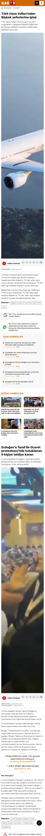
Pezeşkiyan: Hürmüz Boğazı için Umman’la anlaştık (22, 364)
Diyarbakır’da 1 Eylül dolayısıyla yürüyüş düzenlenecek (21, 355)
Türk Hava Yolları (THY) (32, 303)
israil (32, 819)
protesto (18, 823)
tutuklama (6, 827)
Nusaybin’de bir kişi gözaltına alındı (19, 383)
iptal (20, 303)
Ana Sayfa (7, 8)
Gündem (17, 8)
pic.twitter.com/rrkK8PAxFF (23, 761)
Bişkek (13, 303)
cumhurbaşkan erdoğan (20, 819)
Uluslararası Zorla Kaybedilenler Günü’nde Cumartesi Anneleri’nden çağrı (22, 374)
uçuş (4, 307)
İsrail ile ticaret (7, 823)
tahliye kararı (28, 823)
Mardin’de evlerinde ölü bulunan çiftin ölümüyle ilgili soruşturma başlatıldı (20, 345)
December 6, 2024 (22, 769)
